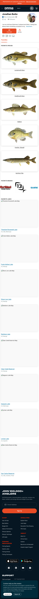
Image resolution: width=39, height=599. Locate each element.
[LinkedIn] (16, 568)
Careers (23, 541)
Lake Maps (23, 523)
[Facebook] (9, 568)
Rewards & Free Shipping (27, 526)
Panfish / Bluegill (19, 147)
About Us (23, 536)
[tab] (4, 40)
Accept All (8, 594)
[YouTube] (23, 568)
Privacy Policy (15, 591)
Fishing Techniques (7, 554)
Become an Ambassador (27, 544)
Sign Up (19, 511)
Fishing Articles (6, 551)
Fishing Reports (6, 546)
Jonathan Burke (10, 14)
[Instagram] (30, 568)
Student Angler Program (27, 547)
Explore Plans (24, 520)
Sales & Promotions (7, 529)
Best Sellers (5, 523)
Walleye (19, 121)
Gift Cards (4, 537)
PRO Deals (23, 529)
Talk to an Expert (6, 579)
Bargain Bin (5, 526)
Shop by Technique (7, 534)
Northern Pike (19, 173)
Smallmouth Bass (19, 96)
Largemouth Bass (20, 70)
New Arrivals (5, 520)
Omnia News (24, 539)
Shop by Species (6, 531)
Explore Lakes (5, 549)
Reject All (17, 594)
